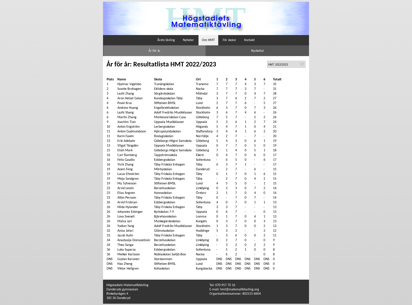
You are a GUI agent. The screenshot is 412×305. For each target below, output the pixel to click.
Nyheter (188, 40)
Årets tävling (166, 40)
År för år (154, 51)
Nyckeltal (257, 51)
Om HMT (208, 40)
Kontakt (249, 40)
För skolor (229, 40)
